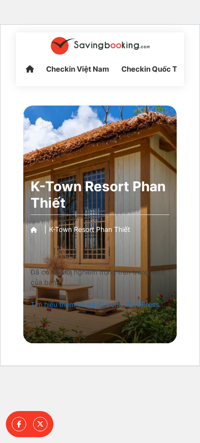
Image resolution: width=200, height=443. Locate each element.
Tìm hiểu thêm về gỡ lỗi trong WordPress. (96, 304)
